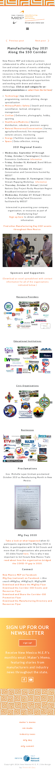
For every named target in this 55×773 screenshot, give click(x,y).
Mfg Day (27, 740)
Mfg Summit (27, 746)
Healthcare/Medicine (17, 122)
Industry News (27, 734)
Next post (40, 40)
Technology (11, 96)
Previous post (16, 40)
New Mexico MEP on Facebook (20, 575)
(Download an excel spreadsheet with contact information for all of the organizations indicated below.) (27, 281)
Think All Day (29, 767)
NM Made (27, 728)
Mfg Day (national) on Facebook (21, 578)
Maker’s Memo (27, 722)
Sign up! (27, 643)
